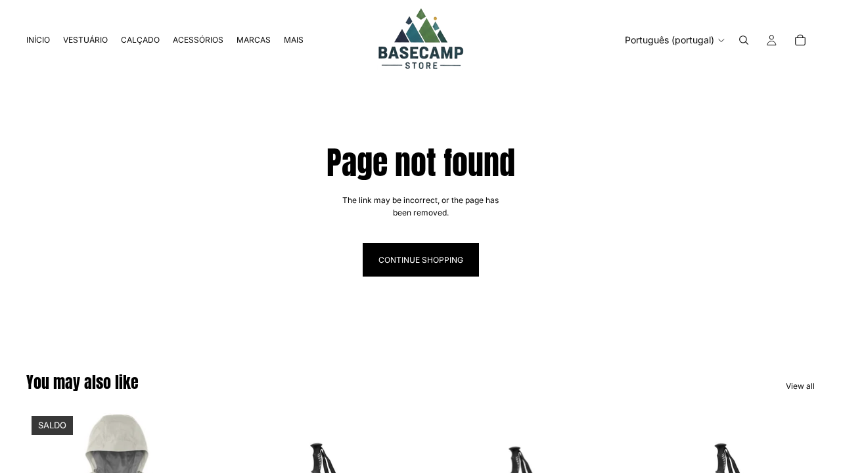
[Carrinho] (800, 40)
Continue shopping (420, 260)
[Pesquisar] (743, 40)
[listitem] (293, 40)
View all (800, 386)
